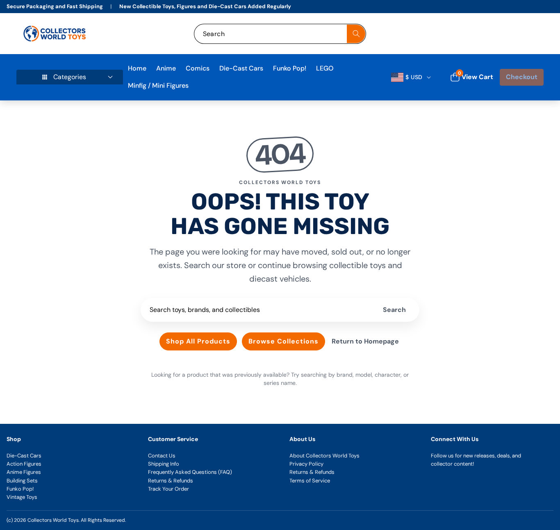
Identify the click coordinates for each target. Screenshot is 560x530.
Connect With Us (454, 439)
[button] (528, 34)
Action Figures (24, 463)
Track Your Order (168, 488)
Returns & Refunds (170, 480)
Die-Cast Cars (24, 455)
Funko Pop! (20, 488)
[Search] (356, 34)
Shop (14, 439)
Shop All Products (198, 341)
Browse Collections (283, 341)
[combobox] (280, 34)
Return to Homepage (365, 341)
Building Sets (22, 480)
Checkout (521, 77)
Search (394, 309)
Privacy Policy (306, 463)
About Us (302, 439)
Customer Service (173, 439)
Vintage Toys (22, 497)
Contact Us (161, 455)
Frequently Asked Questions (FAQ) (190, 472)
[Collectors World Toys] (55, 33)
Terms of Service (309, 480)
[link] (483, 33)
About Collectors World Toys (324, 455)
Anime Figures (24, 472)
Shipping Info (163, 463)
